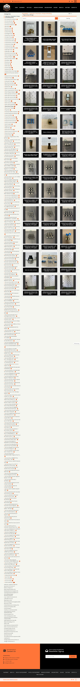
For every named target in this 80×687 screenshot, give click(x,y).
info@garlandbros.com (17, 1)
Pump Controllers (8, 115)
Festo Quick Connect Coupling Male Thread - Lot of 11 (30, 63)
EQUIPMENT (21, 7)
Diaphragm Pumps (9, 49)
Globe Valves (7, 65)
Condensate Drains (9, 46)
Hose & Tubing (8, 67)
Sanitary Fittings (8, 134)
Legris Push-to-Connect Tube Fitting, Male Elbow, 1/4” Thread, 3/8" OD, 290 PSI (68, 224)
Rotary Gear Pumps (9, 129)
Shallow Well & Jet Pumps (10, 575)
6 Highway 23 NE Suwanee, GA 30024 (11, 657)
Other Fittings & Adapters (10, 92)
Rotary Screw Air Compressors (11, 131)
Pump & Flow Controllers (10, 117)
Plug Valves (7, 109)
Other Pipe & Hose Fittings (10, 95)
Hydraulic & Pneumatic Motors (11, 76)
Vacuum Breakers (8, 578)
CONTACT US (74, 7)
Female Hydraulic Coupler (49, 132)
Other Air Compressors (9, 88)
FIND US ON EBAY (40, 674)
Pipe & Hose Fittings (9, 106)
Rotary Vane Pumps (9, 133)
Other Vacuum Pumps (9, 102)
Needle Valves (8, 86)
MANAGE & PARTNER (38, 7)
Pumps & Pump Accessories (10, 120)
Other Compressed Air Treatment (12, 90)
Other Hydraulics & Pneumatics (11, 93)
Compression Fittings (9, 44)
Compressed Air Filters (9, 40)
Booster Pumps (8, 28)
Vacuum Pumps (8, 580)
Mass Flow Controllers (9, 83)
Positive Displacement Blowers (11, 113)
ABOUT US (61, 7)
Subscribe (73, 656)
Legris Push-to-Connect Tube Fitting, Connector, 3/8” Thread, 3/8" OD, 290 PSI (49, 247)
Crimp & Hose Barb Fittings (10, 47)
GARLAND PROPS (48, 7)
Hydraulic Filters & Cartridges (11, 71)
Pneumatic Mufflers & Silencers (11, 111)
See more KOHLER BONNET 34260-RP (12, 345)
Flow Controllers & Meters (10, 58)
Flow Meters (7, 60)
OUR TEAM (67, 7)
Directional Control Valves (10, 53)
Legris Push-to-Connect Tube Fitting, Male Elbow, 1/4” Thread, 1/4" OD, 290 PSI (49, 178)
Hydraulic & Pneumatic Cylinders (11, 72)
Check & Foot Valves (9, 35)
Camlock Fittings (8, 31)
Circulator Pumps (8, 37)
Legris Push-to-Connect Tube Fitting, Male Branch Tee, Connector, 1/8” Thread (49, 201)
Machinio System (6, 679)
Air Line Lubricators (9, 21)
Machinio (15, 679)
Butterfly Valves (8, 30)
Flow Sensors (7, 62)
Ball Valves (7, 26)
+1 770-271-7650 (7, 1)
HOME (16, 7)
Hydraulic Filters (8, 69)
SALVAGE (55, 7)
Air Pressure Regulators (10, 24)
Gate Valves (7, 64)
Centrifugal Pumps (9, 33)
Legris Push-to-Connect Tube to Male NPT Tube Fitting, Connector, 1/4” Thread (68, 155)
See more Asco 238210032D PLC (11, 197)
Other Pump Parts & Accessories (11, 99)
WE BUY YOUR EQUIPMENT (21, 672)
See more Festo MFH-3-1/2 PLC (11, 282)
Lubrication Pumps (9, 81)
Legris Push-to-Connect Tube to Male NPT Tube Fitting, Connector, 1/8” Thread (49, 224)
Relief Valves (7, 127)
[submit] (56, 18)
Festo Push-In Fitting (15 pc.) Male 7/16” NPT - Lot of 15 (68, 40)
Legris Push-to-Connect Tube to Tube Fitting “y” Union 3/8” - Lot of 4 (31, 178)
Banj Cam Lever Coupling (31, 270)
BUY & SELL (29, 7)
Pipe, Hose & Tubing (9, 108)
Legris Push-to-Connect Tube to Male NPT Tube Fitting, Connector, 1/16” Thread (68, 201)
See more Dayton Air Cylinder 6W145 (12, 232)
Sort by (68, 18)
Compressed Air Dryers (10, 39)
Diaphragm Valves (8, 51)
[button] (22, 7)
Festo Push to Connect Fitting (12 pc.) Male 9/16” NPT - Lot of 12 (31, 132)
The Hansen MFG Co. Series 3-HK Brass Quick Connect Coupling (49, 155)
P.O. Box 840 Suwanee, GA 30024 (11, 659)
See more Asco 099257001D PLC (11, 195)
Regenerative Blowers (9, 126)
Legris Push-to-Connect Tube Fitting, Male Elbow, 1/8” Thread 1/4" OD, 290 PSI (31, 201)
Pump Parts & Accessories (10, 118)
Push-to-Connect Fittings (10, 122)
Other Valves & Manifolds (10, 104)
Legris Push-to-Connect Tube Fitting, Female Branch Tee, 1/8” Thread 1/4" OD (68, 178)
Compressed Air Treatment (10, 42)
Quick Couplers (8, 124)
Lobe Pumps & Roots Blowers (11, 79)
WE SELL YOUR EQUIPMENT (34, 672)
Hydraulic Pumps (8, 77)
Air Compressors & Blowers (10, 19)
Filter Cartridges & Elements (10, 55)
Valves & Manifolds (9, 582)
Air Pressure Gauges (9, 22)
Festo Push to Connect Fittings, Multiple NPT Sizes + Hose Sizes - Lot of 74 (49, 270)
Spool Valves (7, 577)
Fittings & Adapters (9, 56)
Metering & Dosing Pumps (10, 84)
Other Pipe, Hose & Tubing (10, 97)
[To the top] (76, 680)
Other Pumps (7, 101)
